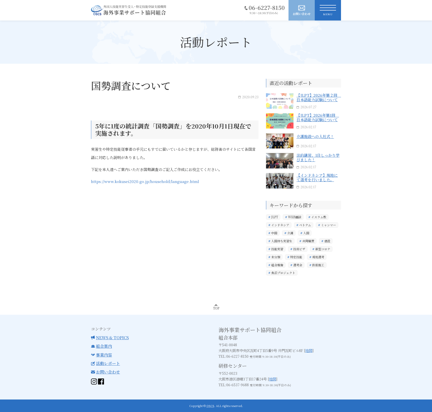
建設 (327, 241)
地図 (308, 350)
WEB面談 (294, 217)
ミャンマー (328, 225)
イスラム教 (318, 217)
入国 (306, 233)
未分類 (275, 257)
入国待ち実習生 (281, 241)
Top (216, 308)
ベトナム (305, 225)
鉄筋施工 (318, 265)
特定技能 (296, 257)
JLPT (274, 217)
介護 (290, 233)
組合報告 (277, 265)
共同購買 (308, 241)
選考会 (297, 265)
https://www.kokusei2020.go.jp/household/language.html (145, 181)
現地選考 (318, 257)
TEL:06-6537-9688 (233, 384)
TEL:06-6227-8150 (233, 356)
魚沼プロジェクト (283, 272)
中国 (274, 233)
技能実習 (277, 249)
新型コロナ (322, 249)
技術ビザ (299, 249)
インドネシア (280, 225)
